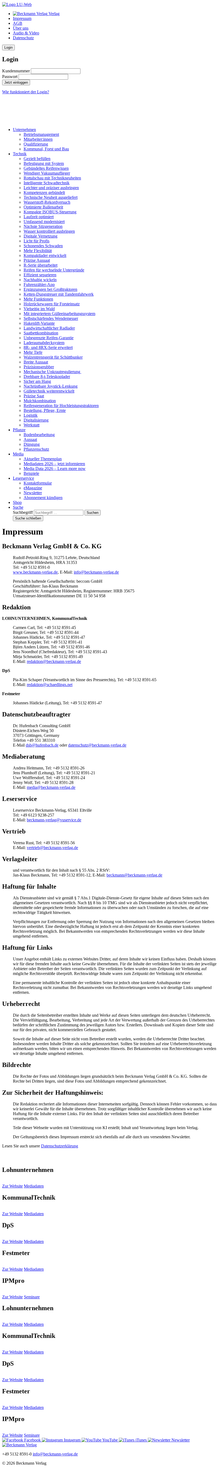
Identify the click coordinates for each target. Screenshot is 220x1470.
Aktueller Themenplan (43, 459)
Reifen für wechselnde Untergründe (54, 270)
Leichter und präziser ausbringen (51, 187)
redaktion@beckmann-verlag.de (54, 661)
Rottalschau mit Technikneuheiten (52, 178)
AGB (17, 23)
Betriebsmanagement (41, 134)
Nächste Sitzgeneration (43, 226)
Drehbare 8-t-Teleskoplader (47, 376)
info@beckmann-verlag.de (96, 572)
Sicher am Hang (37, 381)
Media (18, 454)
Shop (17, 502)
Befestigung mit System (44, 163)
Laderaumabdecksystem (44, 342)
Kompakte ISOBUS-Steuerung (50, 212)
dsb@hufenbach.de (42, 745)
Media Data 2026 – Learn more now (55, 468)
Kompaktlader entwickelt (45, 255)
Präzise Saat (34, 396)
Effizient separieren (40, 275)
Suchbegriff (23, 512)
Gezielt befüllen (37, 158)
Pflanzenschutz (36, 449)
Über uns (20, 28)
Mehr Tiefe (33, 352)
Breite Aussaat (36, 362)
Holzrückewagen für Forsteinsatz (52, 304)
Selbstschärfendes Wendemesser (51, 318)
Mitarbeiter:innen (38, 139)
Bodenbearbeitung (39, 434)
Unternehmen (24, 129)
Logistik (31, 415)
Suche (18, 507)
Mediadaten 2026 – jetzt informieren (54, 463)
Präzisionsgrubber (39, 367)
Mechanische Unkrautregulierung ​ (52, 371)
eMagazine (33, 488)
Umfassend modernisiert (44, 221)
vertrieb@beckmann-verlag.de (52, 847)
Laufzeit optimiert (39, 216)
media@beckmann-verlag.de (51, 787)
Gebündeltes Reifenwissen (46, 168)
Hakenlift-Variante (39, 323)
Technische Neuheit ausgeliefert (51, 197)
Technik (20, 153)
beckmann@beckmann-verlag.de (134, 875)
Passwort (9, 76)
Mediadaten (34, 1186)
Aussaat (30, 439)
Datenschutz (23, 38)
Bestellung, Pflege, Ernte (45, 410)
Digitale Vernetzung (40, 236)
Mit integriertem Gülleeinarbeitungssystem (59, 313)
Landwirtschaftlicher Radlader (49, 328)
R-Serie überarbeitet (40, 265)
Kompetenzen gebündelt (44, 192)
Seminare (32, 1297)
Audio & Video (26, 33)
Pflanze (19, 429)
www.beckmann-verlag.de (35, 572)
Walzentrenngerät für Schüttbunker (53, 357)
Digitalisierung (36, 420)
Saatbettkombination (41, 333)
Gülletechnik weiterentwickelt (49, 391)
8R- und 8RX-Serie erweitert (48, 347)
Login (8, 47)
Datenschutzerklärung (59, 1146)
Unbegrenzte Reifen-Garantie (49, 337)
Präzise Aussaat (37, 260)
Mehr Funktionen (38, 299)
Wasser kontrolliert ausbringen (49, 231)
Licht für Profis (36, 241)
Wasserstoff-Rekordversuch (47, 202)
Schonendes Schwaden (43, 245)
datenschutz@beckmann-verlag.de (97, 745)
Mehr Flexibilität (38, 250)
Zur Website (12, 1186)
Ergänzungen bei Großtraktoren (50, 289)
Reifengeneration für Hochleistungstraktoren (61, 405)
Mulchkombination (40, 400)
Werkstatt (31, 425)
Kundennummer (16, 71)
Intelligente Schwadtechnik (46, 183)
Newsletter (33, 492)
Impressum (22, 18)
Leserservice (23, 478)
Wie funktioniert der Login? (25, 92)
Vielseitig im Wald (39, 308)
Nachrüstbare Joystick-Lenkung (51, 386)
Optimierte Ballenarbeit (43, 207)
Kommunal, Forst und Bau (46, 149)
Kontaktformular (38, 483)
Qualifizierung (36, 144)
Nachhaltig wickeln (40, 279)
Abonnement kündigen (43, 497)
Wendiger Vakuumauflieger (47, 173)
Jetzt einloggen (16, 82)
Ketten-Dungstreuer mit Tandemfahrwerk (59, 294)
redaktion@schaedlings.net (49, 684)
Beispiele (31, 473)
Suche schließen (28, 518)
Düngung (32, 444)
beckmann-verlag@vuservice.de (54, 820)
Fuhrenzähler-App (39, 284)
